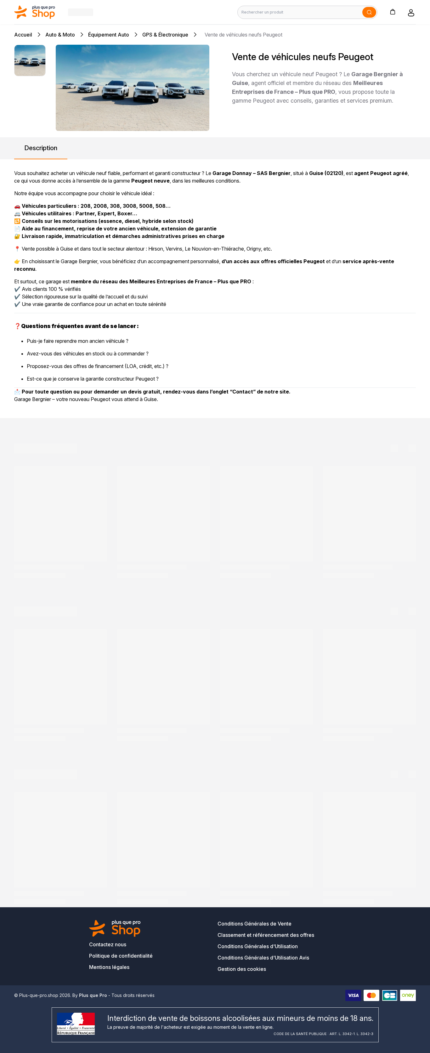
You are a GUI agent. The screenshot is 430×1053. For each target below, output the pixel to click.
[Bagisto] (34, 12)
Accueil (23, 34)
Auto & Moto (60, 34)
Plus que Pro (93, 995)
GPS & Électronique (165, 34)
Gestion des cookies (242, 969)
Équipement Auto (108, 34)
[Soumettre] (369, 12)
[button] (392, 11)
